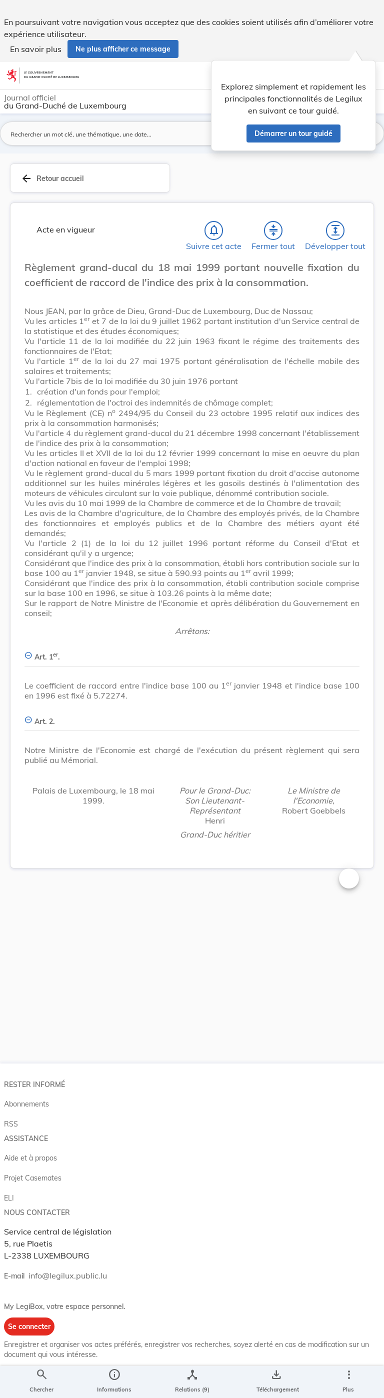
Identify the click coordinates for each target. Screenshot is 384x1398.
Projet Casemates (33, 1178)
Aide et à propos (30, 1158)
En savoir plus (36, 49)
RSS (11, 1124)
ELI (9, 1198)
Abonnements (26, 1104)
